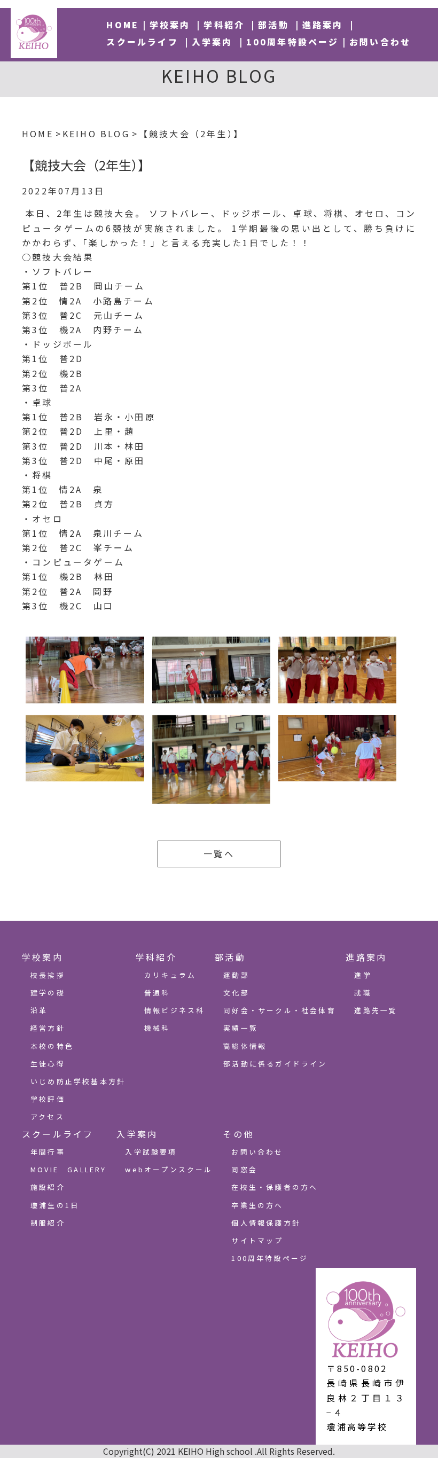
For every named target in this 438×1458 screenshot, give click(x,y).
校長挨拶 (47, 975)
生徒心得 (47, 1064)
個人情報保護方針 (266, 1223)
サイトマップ (257, 1240)
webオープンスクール (169, 1169)
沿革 (39, 1010)
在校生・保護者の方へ (274, 1187)
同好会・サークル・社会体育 (279, 1010)
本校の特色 (52, 1046)
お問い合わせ (380, 41)
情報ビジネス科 (174, 1010)
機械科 (157, 1028)
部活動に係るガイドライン (275, 1064)
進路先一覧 (375, 1010)
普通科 (157, 992)
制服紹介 (47, 1223)
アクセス (47, 1116)
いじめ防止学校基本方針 (78, 1081)
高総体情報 (245, 1046)
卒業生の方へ (257, 1205)
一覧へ (219, 853)
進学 (362, 975)
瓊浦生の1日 (54, 1205)
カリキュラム (170, 975)
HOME (122, 24)
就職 (362, 992)
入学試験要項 (151, 1152)
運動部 (236, 975)
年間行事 (47, 1152)
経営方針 (47, 1028)
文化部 (236, 992)
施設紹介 (47, 1187)
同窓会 (244, 1169)
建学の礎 (47, 992)
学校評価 (47, 1099)
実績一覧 (240, 1028)
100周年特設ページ (292, 41)
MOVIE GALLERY (68, 1169)
